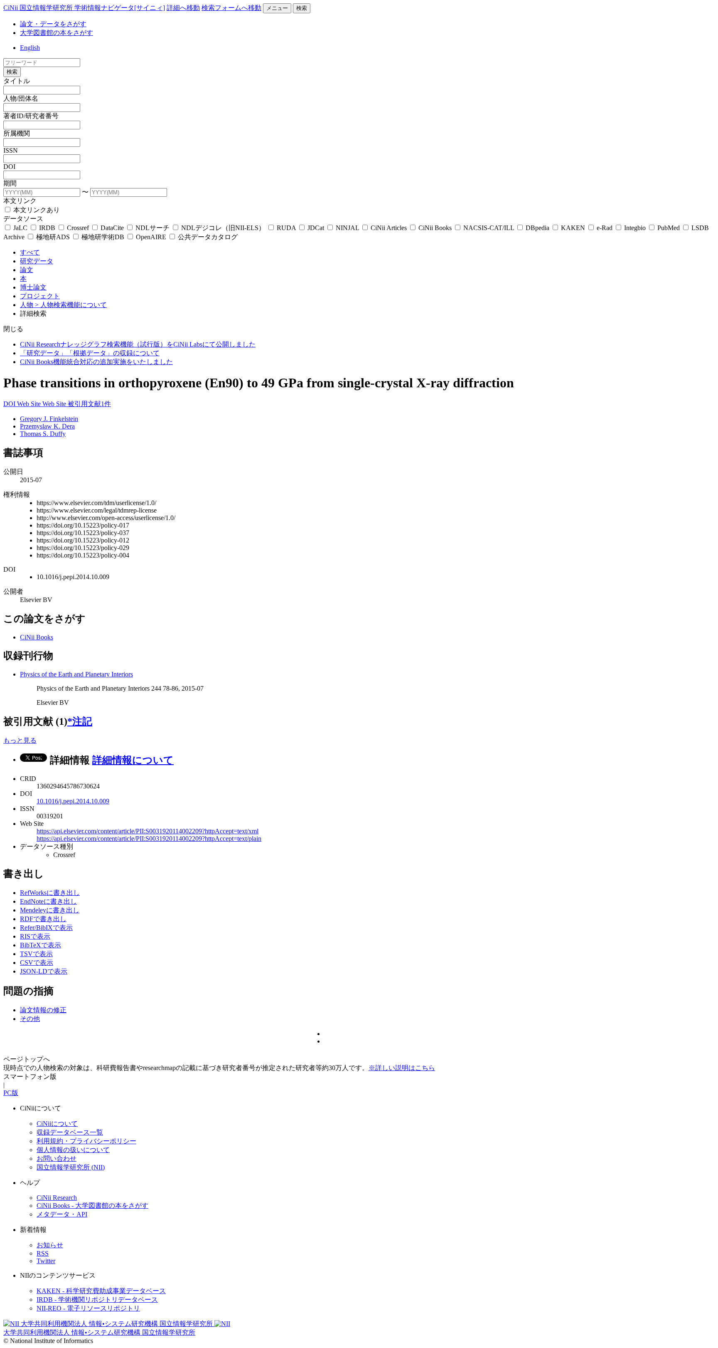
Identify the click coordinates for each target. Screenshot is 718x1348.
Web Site (29, 403)
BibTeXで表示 (40, 945)
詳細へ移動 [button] (183, 7)
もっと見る (20, 740)
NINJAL (347, 227)
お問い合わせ (56, 1158)
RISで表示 (35, 936)
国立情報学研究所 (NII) (71, 1167)
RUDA (286, 227)
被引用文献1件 (89, 403)
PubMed (668, 227)
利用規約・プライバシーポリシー (86, 1141)
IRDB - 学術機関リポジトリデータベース (97, 1299)
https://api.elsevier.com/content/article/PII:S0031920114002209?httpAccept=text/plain (149, 838)
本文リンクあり (36, 209)
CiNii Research (57, 1197)
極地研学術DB (103, 236)
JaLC (20, 227)
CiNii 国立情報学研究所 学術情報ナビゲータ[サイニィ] (84, 7)
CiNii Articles (388, 227)
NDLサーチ (152, 227)
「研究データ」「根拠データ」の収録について (90, 353)
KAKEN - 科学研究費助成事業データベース (101, 1290)
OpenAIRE (151, 236)
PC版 (10, 1092)
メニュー (277, 8)
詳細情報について (133, 760)
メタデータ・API (62, 1214)
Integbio (634, 227)
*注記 (79, 721)
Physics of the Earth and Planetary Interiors (76, 674)
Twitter (46, 1260)
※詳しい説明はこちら (402, 1067)
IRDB (47, 227)
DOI (9, 166)
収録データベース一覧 (70, 1132)
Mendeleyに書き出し (49, 910)
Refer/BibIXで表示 (46, 927)
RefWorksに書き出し (50, 892)
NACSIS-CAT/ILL (489, 227)
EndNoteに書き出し (48, 901)
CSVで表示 (36, 962)
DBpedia (537, 227)
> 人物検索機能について (71, 304)
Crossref (78, 227)
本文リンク (20, 200)
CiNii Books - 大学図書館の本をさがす (92, 1205)
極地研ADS (52, 236)
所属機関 (16, 133)
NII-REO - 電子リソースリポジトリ (88, 1308)
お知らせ (50, 1245)
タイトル (16, 80)
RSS (43, 1253)
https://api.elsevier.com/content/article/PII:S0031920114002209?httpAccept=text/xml (147, 831)
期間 (10, 183)
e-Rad (604, 227)
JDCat (316, 227)
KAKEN (573, 227)
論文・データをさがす (53, 23)
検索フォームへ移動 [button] (231, 7)
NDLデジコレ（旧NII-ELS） (223, 227)
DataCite (112, 227)
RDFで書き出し (43, 918)
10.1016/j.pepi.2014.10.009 (73, 801)
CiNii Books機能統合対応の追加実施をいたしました (96, 361)
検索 (301, 8)
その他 (30, 1018)
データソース (23, 218)
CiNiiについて (57, 1123)
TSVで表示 (36, 953)
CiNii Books (435, 227)
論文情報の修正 (43, 1009)
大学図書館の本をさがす (56, 32)
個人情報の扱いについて (73, 1149)
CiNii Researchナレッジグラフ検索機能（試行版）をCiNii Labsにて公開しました (138, 344)
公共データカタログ (207, 236)
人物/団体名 (20, 98)
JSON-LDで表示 (43, 971)
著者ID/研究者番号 (31, 115)
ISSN (10, 150)
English (30, 47)
